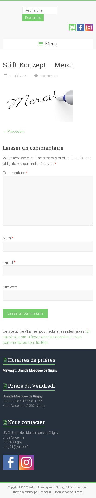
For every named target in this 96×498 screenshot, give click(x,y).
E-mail (9, 262)
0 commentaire (48, 75)
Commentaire (15, 173)
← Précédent (13, 131)
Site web (10, 287)
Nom (8, 238)
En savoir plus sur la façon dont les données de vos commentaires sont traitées (46, 337)
